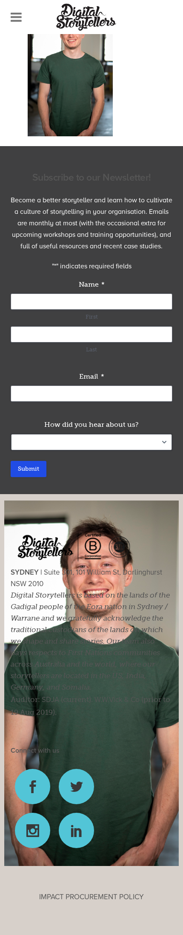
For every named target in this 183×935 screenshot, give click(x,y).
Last (91, 349)
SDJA (50, 699)
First (92, 317)
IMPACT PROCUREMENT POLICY (91, 896)
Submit (28, 468)
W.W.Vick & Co (117, 699)
